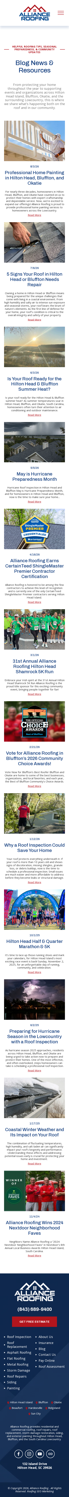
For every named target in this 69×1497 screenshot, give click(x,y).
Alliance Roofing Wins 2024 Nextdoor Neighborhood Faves (34, 1228)
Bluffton (43, 1402)
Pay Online (47, 1361)
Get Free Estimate (34, 1321)
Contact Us (47, 1355)
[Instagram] (29, 1454)
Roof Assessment (52, 1367)
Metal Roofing (17, 1364)
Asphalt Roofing (19, 1353)
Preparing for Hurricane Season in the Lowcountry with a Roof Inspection (34, 1036)
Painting (13, 1388)
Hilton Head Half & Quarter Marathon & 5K (34, 944)
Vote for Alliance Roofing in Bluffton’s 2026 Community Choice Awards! (34, 758)
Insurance (46, 1343)
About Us (46, 1337)
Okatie (58, 1402)
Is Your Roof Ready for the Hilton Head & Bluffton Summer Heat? (34, 384)
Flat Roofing (16, 1358)
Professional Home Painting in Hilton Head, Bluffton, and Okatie (34, 178)
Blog (42, 1349)
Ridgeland (54, 1408)
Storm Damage (18, 1370)
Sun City (36, 1413)
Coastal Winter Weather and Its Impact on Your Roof (34, 1132)
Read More (34, 215)
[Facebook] (18, 1454)
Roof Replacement (17, 1345)
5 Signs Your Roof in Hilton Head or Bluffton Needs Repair (34, 279)
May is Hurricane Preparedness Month (34, 476)
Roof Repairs (17, 1376)
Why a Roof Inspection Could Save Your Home (34, 848)
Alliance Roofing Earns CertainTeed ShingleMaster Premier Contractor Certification (34, 568)
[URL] (50, 1454)
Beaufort (17, 1408)
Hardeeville (35, 1408)
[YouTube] (40, 1454)
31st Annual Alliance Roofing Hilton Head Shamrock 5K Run (34, 666)
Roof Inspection (19, 1337)
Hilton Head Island (21, 1402)
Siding (11, 1382)
